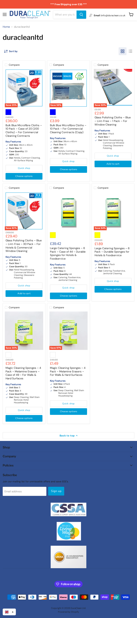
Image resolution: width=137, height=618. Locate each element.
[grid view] (122, 51)
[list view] (130, 51)
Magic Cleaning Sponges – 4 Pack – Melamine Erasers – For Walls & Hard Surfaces (67, 371)
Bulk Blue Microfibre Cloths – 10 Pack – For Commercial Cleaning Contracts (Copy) (68, 129)
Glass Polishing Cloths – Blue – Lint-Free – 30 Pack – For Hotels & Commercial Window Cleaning (24, 246)
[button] (9, 612)
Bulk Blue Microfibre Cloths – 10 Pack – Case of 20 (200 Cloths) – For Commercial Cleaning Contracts (24, 131)
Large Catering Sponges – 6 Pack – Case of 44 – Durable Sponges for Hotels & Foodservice (68, 253)
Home (6, 26)
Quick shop (24, 168)
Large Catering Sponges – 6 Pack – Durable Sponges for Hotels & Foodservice (112, 252)
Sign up (56, 491)
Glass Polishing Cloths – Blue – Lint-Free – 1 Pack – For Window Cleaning (113, 121)
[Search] (81, 15)
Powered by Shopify (68, 611)
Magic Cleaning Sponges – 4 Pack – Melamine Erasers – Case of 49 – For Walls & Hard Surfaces (23, 373)
